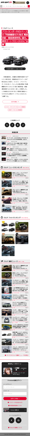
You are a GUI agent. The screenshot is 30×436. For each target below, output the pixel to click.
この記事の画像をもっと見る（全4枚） (14, 68)
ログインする (14, 398)
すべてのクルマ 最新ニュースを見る (17, 355)
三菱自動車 (23, 106)
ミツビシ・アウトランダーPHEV (12, 106)
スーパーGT (8, 6)
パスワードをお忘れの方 (16, 402)
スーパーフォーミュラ (18, 6)
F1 (4, 6)
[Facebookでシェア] (12, 125)
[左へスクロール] (1, 6)
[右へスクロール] (29, 6)
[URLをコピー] (23, 125)
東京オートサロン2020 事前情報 (15, 110)
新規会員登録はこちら (16, 405)
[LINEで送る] (17, 125)
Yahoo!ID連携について (16, 427)
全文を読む (14, 102)
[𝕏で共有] (7, 125)
